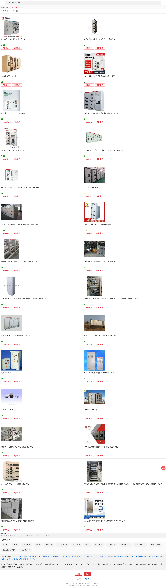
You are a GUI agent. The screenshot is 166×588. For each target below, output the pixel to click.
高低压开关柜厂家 (100, 556)
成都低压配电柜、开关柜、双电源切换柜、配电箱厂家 (21, 261)
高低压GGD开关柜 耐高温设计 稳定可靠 (15, 335)
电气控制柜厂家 (47, 556)
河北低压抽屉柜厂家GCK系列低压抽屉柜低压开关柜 (20, 187)
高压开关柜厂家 (25, 556)
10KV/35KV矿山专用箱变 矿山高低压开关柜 (100, 335)
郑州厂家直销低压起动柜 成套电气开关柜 (99, 373)
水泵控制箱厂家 (77, 556)
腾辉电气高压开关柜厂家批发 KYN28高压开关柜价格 (20, 224)
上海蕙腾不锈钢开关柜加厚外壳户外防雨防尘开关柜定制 (104, 521)
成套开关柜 (111, 545)
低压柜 (15, 545)
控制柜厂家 (57, 556)
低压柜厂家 (66, 556)
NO (27, 536)
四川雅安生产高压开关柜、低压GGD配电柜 (100, 261)
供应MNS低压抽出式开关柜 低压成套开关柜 (17, 447)
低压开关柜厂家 (15, 559)
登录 (78, 574)
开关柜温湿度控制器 (8, 410)
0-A (2, 536)
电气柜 (37, 545)
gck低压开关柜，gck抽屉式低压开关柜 (15, 484)
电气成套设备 (125, 545)
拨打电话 (17, 48)
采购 (163, 468)
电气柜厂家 (88, 556)
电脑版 (86, 579)
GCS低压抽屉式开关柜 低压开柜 (12, 150)
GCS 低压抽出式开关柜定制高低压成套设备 (100, 76)
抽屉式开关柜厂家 (28, 559)
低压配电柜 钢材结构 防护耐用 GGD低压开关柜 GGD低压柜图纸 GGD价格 (111, 298)
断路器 (87, 545)
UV (40, 536)
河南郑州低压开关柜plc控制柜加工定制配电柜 (18, 521)
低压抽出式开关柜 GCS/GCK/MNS (13, 113)
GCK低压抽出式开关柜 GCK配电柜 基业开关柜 (101, 447)
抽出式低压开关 (25, 550)
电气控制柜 (26, 545)
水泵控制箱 (99, 545)
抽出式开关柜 (155, 545)
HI (17, 536)
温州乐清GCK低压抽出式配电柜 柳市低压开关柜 (101, 113)
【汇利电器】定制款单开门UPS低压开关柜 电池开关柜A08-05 (23, 298)
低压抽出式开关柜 (9, 550)
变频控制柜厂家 (113, 556)
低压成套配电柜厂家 (154, 556)
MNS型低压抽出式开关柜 (10, 76)
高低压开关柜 (6, 373)
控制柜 (5, 545)
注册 (87, 574)
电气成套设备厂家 (139, 556)
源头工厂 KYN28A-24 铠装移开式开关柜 (98, 224)
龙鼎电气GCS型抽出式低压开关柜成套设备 (99, 39)
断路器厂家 (36, 556)
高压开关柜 (76, 545)
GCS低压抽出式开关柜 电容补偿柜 (13, 39)
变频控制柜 (49, 545)
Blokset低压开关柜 (91, 187)
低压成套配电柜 (140, 545)
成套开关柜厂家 (126, 556)
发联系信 (6, 48)
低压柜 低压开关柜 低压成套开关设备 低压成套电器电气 (104, 150)
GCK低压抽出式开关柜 (92, 410)
